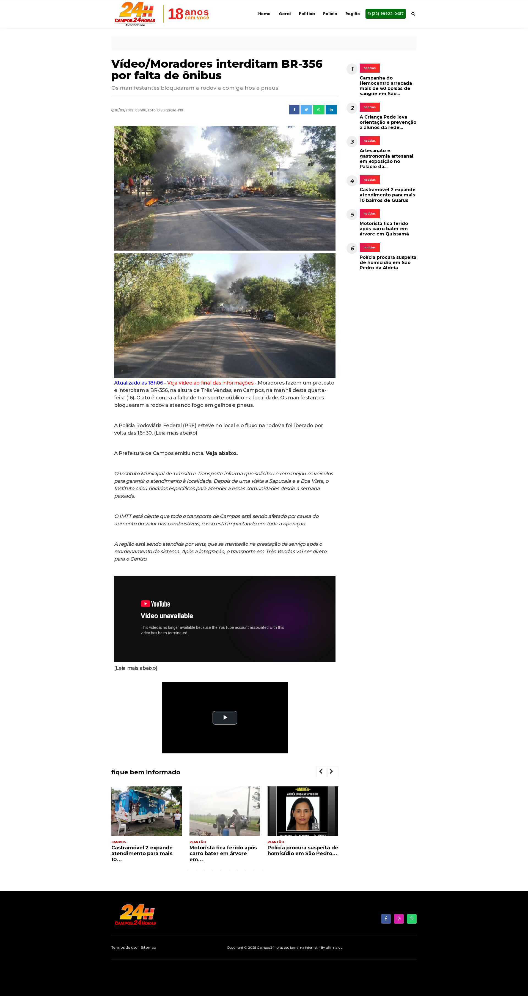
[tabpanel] (146, 826)
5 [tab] (221, 871)
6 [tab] (229, 871)
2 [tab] (196, 871)
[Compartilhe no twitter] (306, 110)
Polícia (330, 14)
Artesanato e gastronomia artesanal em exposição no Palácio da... (386, 158)
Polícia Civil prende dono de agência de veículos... (300, 851)
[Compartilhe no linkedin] (331, 110)
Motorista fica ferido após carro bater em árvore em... (145, 854)
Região (352, 14)
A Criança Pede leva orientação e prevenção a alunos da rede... (388, 122)
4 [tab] (212, 871)
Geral (285, 14)
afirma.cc (334, 947)
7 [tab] (237, 871)
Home (264, 14)
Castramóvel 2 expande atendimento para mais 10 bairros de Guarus (388, 195)
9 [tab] (254, 871)
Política (307, 14)
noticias (370, 68)
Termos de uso (124, 947)
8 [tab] (245, 871)
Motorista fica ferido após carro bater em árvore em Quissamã (384, 229)
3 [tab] (204, 871)
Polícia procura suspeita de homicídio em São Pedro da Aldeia (388, 263)
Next (335, 772)
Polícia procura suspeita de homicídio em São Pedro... (224, 851)
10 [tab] (262, 871)
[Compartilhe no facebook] (294, 110)
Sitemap (148, 947)
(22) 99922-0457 (387, 13)
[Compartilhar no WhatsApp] (318, 110)
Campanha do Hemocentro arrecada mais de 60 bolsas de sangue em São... (386, 86)
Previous (325, 772)
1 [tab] (188, 871)
